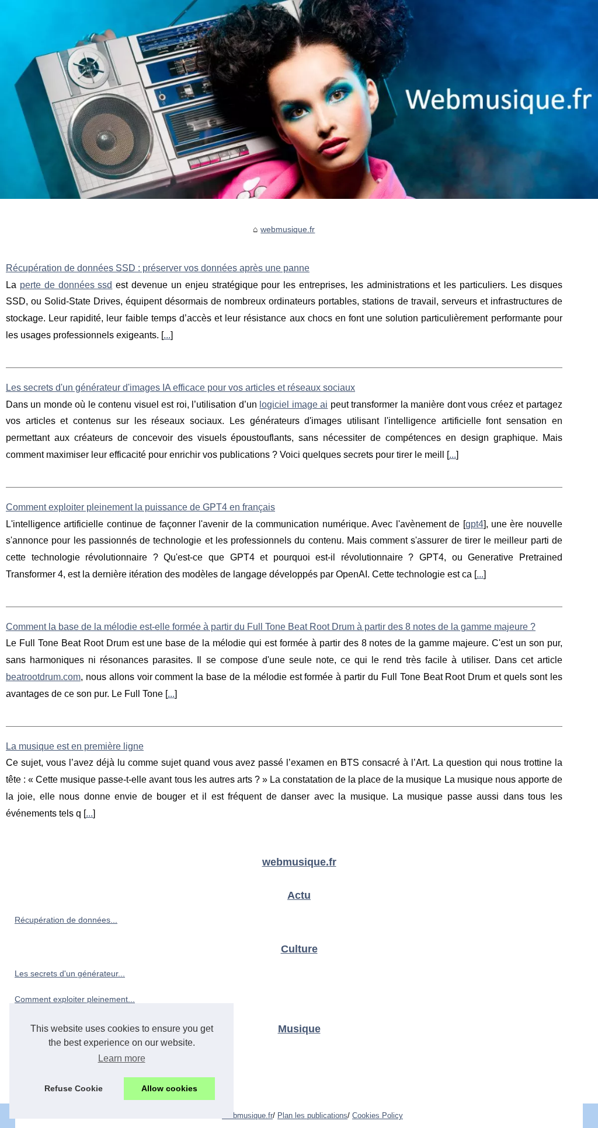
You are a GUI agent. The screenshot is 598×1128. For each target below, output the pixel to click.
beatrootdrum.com (43, 677)
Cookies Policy (377, 1115)
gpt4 (474, 524)
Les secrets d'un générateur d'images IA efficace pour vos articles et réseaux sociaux (180, 388)
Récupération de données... (66, 919)
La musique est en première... (70, 1079)
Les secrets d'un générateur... (70, 973)
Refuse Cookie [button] (73, 1088)
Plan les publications (312, 1115)
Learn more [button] (121, 1058)
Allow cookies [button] (169, 1088)
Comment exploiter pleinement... (75, 999)
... (167, 335)
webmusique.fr (287, 229)
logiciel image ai (293, 404)
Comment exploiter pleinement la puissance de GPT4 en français (140, 507)
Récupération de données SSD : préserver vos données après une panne (158, 268)
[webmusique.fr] (299, 99)
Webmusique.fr (247, 1115)
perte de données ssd (66, 285)
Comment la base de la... (61, 1052)
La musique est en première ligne (75, 746)
